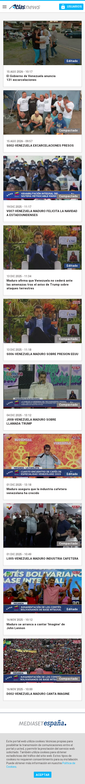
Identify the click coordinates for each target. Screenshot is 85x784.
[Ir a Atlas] (24, 7)
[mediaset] (42, 724)
